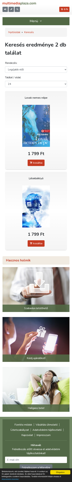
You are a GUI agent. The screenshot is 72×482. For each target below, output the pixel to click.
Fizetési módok (23, 425)
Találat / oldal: (13, 77)
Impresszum (44, 435)
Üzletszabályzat (19, 430)
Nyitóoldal (14, 32)
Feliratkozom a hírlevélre (36, 467)
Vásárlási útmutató (47, 425)
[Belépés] (5, 9)
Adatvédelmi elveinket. (10, 479)
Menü (34, 21)
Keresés (29, 32)
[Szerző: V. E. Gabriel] (36, 206)
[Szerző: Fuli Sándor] (36, 125)
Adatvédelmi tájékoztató (47, 430)
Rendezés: (11, 63)
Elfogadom (60, 472)
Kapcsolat (27, 435)
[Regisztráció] (11, 9)
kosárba (37, 163)
